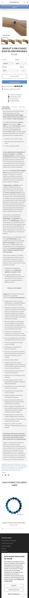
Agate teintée (14, 464)
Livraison (14, 107)
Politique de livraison (7, 543)
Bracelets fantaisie (16, 469)
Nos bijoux (22, 107)
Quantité (22, 67)
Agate (8, 464)
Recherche (4, 551)
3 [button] (15, 45)
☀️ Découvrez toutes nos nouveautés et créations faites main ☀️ (14, 6)
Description (6, 107)
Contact (4, 549)
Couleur (4, 60)
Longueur (4, 67)
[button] (2, 529)
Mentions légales (6, 546)
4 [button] (17, 45)
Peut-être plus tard (13, 590)
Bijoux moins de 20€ (16, 467)
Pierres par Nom (16, 470)
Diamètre (17, 60)
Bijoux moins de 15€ (6, 467)
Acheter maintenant (14, 82)
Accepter (13, 585)
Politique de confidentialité (9, 541)
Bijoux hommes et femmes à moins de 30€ (17, 465)
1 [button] (11, 45)
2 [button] (13, 45)
